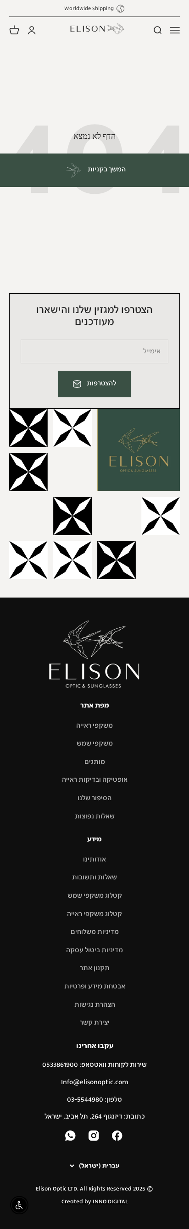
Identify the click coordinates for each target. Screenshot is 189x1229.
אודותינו (94, 860)
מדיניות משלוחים (95, 932)
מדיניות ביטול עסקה (94, 950)
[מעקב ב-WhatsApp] (71, 1136)
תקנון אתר (95, 968)
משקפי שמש (95, 744)
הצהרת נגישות (94, 1005)
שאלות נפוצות (95, 816)
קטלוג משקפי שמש (94, 896)
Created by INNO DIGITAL (94, 1202)
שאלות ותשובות (94, 877)
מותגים (94, 762)
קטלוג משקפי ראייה (94, 914)
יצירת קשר (95, 1023)
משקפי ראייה (94, 726)
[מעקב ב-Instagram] (95, 1136)
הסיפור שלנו (94, 798)
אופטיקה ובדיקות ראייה (95, 780)
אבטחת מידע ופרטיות (94, 986)
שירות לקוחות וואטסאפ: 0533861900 (94, 1065)
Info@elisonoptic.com (94, 1082)
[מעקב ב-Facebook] (118, 1136)
